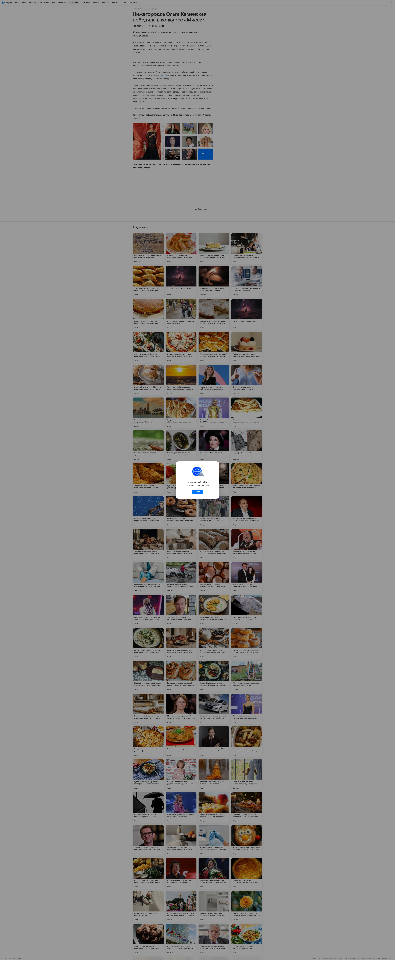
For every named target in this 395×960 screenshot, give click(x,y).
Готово (197, 492)
